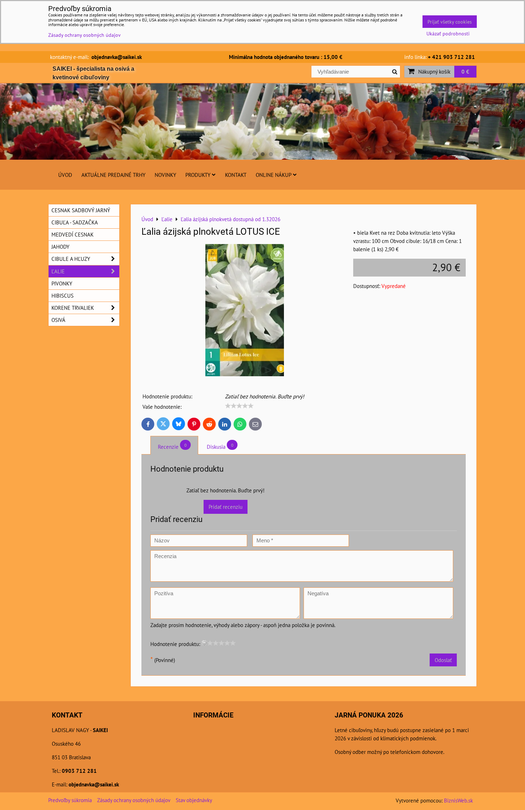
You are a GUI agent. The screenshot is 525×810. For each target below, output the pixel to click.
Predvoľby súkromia (70, 800)
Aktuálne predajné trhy (113, 174)
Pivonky (61, 283)
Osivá (58, 319)
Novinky (165, 174)
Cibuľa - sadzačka (74, 222)
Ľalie (58, 271)
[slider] (239, 406)
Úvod (65, 174)
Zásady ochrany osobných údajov (133, 800)
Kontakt (235, 174)
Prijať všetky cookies (450, 21)
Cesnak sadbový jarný (80, 210)
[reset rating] (204, 643)
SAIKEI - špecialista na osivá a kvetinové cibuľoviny (93, 73)
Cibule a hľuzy (70, 258)
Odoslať (443, 660)
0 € (465, 71)
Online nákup (273, 174)
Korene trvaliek (72, 307)
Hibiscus (62, 295)
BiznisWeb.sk (458, 800)
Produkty (197, 174)
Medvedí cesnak (72, 234)
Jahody (60, 246)
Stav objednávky (194, 800)
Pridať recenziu (225, 506)
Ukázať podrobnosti (448, 33)
